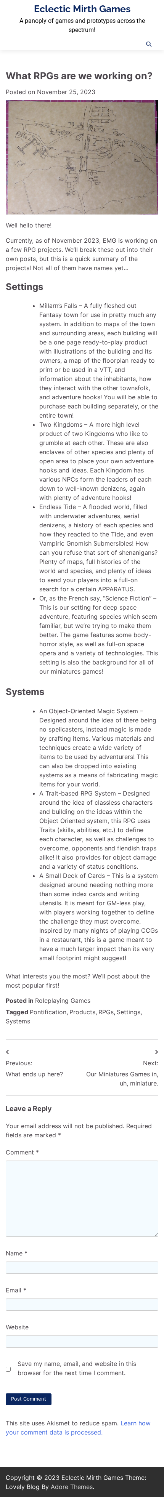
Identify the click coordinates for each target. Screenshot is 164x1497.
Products (82, 1012)
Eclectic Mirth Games (82, 8)
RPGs (106, 1012)
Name (16, 1253)
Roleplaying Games (62, 1000)
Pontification (48, 1012)
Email (16, 1290)
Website (17, 1327)
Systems (18, 1021)
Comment (22, 1152)
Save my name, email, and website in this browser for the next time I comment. (77, 1368)
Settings (128, 1012)
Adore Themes (72, 1487)
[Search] (148, 44)
